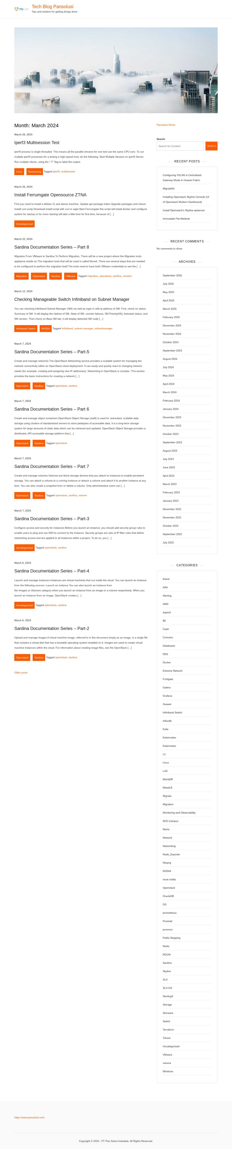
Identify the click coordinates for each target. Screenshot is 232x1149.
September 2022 (172, 534)
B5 (164, 620)
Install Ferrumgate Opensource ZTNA (50, 194)
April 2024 (168, 383)
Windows (168, 1071)
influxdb (167, 720)
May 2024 (168, 375)
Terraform (168, 1029)
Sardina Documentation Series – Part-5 (51, 351)
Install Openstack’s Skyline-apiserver (184, 210)
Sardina (55, 276)
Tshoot (166, 1038)
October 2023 (171, 434)
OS (164, 904)
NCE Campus (170, 821)
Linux (19, 171)
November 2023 (172, 425)
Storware (168, 1012)
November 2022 (172, 517)
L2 (164, 754)
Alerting (167, 595)
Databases (169, 645)
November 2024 (172, 333)
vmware (127, 276)
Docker (167, 662)
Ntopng (167, 862)
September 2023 (172, 442)
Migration (21, 276)
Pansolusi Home (166, 124)
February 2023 (171, 492)
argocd (167, 612)
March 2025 (170, 308)
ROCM (167, 954)
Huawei (167, 704)
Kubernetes (169, 745)
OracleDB (168, 896)
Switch (166, 1021)
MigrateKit (168, 188)
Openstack (39, 276)
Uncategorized (24, 223)
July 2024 (168, 367)
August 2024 (170, 358)
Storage (167, 1004)
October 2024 (171, 342)
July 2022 (168, 542)
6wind (166, 578)
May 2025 (168, 292)
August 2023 (170, 450)
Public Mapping (171, 937)
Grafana (167, 695)
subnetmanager (103, 328)
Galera (167, 687)
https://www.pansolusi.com (29, 1117)
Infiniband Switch (26, 328)
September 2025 (172, 275)
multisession (68, 171)
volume (82, 495)
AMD (165, 604)
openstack (105, 276)
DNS (165, 654)
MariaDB (168, 779)
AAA (165, 587)
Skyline (167, 971)
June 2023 (169, 467)
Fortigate (168, 679)
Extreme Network (173, 670)
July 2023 (168, 459)
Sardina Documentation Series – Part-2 (51, 628)
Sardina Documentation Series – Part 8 (51, 247)
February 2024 (171, 400)
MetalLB (167, 787)
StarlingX (168, 996)
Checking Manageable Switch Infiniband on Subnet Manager (71, 299)
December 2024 (172, 325)
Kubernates (169, 737)
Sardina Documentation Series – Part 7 (51, 466)
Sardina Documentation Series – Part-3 (51, 518)
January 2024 (171, 408)
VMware (70, 276)
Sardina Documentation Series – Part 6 (51, 409)
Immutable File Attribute (176, 218)
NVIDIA (46, 328)
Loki (165, 770)
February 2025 (171, 317)
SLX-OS (167, 987)
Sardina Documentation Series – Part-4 (51, 570)
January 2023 (171, 500)
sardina (117, 276)
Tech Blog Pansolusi (52, 6)
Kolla (165, 729)
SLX (165, 979)
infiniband (67, 328)
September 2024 (172, 350)
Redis (166, 946)
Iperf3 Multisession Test (36, 142)
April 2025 (168, 300)
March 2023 (170, 484)
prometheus (170, 912)
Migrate (167, 795)
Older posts (21, 672)
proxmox (168, 929)
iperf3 (56, 171)
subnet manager (83, 328)
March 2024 (170, 392)
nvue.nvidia (169, 879)
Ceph (166, 629)
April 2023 (168, 475)
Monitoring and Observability (179, 812)
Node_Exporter (171, 854)
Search (161, 139)
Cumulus (168, 637)
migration (92, 276)
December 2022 (172, 509)
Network (167, 837)
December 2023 (172, 417)
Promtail (167, 921)
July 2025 (168, 283)
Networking (34, 171)
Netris (166, 829)
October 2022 (171, 525)
